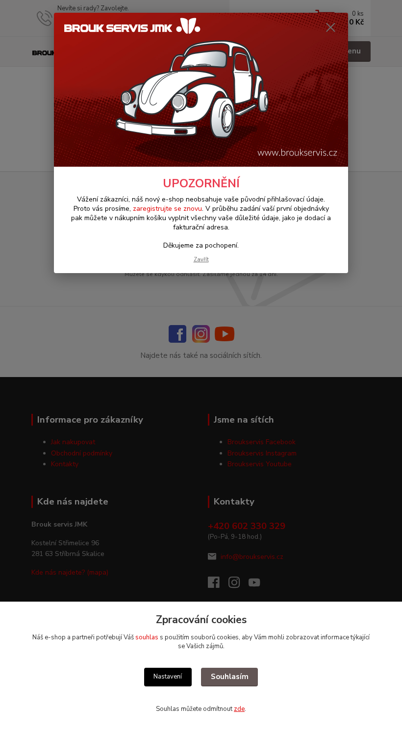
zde (239, 709)
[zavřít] (330, 28)
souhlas (146, 637)
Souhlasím (230, 677)
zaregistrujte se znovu (167, 208)
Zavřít (201, 259)
